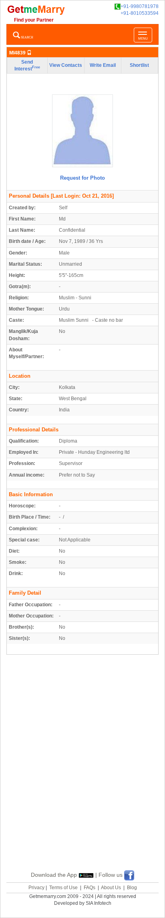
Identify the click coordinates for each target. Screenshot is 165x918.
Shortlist (139, 65)
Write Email (103, 65)
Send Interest (27, 65)
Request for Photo (82, 178)
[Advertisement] (82, 772)
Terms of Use (63, 887)
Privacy (36, 887)
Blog (132, 887)
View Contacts (65, 65)
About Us (111, 887)
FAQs (89, 887)
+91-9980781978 (140, 6)
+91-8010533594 (140, 13)
